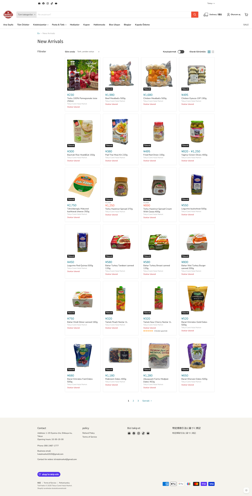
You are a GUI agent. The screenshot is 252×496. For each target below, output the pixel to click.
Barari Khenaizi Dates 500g (194, 379)
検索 (39, 483)
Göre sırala (70, 52)
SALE (246, 24)
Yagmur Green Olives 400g (194, 154)
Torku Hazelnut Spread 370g (119, 208)
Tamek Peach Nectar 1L (116, 322)
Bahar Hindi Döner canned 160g (82, 322)
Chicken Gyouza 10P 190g (193, 98)
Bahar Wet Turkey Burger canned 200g (193, 267)
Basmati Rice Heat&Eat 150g (81, 154)
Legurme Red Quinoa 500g (80, 265)
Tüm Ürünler (23, 24)
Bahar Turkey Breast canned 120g (156, 267)
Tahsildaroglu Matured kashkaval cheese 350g (78, 210)
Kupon (86, 24)
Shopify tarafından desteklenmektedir (51, 488)
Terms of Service (89, 437)
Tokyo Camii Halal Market (77, 104)
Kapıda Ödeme (142, 24)
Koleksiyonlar (40, 24)
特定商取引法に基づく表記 (184, 433)
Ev (38, 33)
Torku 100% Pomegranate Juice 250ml (82, 100)
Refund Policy (88, 433)
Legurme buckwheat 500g (193, 208)
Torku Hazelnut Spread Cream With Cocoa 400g (157, 210)
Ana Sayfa (8, 24)
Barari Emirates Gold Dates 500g (194, 323)
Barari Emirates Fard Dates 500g (80, 380)
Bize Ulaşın (114, 24)
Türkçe (209, 3)
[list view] (213, 52)
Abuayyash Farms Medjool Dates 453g (155, 380)
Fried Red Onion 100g (153, 154)
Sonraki (146, 400)
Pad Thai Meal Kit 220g (116, 154)
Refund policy (64, 483)
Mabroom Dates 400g (115, 379)
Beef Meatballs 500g (115, 98)
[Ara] (194, 15)
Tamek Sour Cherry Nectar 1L (157, 322)
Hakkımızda (99, 24)
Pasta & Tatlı (58, 24)
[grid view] (209, 52)
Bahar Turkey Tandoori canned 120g (119, 267)
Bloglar (127, 24)
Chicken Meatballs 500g (154, 98)
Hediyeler (74, 24)
